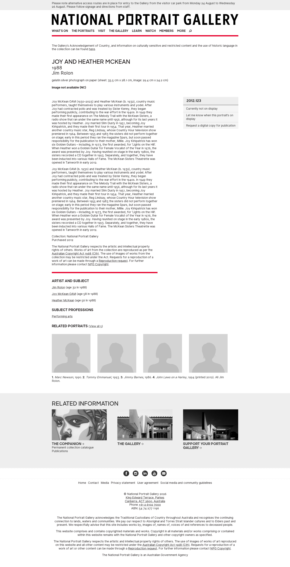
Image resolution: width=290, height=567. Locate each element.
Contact (93, 483)
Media (105, 483)
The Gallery (118, 31)
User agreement (147, 483)
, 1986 (137, 377)
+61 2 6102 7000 (150, 504)
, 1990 (68, 377)
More (181, 31)
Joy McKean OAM (64, 294)
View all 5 (96, 326)
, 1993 (102, 377)
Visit (101, 31)
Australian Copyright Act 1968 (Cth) (75, 253)
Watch (150, 31)
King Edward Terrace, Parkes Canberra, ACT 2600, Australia (145, 499)
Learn (137, 31)
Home (82, 483)
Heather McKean (63, 300)
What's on (60, 31)
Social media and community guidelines (186, 483)
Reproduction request (113, 261)
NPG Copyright (98, 264)
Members (166, 31)
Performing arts (62, 316)
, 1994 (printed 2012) (185, 377)
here (92, 49)
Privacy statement (123, 483)
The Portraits (83, 31)
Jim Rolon (62, 73)
